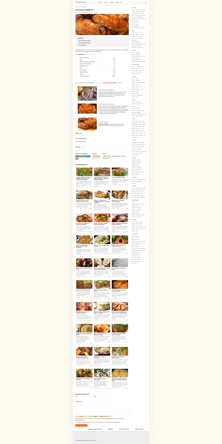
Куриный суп (138, 34)
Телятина (137, 108)
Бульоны (140, 45)
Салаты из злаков (135, 18)
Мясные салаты (142, 27)
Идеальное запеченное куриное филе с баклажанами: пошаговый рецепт (119, 379)
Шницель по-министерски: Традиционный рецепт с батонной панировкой (102, 201)
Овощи (134, 157)
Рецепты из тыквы (135, 165)
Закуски (123, 156)
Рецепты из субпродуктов (137, 114)
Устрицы (133, 202)
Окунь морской (135, 124)
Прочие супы (143, 43)
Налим (133, 131)
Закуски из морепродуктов (137, 95)
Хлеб (138, 223)
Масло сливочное (84, 72)
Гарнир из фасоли (135, 61)
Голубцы (138, 73)
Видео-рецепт (106, 158)
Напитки (134, 186)
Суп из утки (139, 36)
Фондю (137, 84)
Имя (76, 396)
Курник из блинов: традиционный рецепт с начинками (101, 312)
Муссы (144, 179)
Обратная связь (119, 2)
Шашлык (133, 108)
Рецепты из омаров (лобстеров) (138, 214)
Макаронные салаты (136, 26)
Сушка (141, 243)
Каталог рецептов (124, 429)
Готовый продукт (82, 45)
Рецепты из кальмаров (136, 207)
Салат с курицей (135, 15)
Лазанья (137, 70)
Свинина (143, 110)
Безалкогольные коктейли (137, 191)
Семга (133, 133)
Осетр (137, 126)
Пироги (137, 227)
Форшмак (134, 84)
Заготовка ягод (135, 255)
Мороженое (140, 179)
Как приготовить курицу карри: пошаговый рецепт (119, 334)
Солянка (136, 32)
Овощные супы (140, 47)
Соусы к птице (135, 153)
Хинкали (136, 71)
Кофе (143, 189)
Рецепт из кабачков (136, 174)
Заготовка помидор (136, 237)
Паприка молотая (84, 65)
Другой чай (140, 188)
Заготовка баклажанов (136, 257)
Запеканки (138, 229)
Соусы (134, 140)
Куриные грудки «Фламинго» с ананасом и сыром (119, 246)
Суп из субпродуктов (136, 43)
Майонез (133, 144)
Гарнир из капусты (135, 57)
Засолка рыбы (135, 250)
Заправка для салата (136, 142)
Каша (142, 68)
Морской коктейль (135, 211)
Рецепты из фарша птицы (137, 103)
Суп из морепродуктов (136, 42)
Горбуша (143, 122)
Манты (141, 66)
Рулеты (137, 230)
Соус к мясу (140, 153)
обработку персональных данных (108, 418)
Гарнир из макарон (135, 52)
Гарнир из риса (135, 56)
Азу (143, 70)
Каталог (99, 2)
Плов (140, 68)
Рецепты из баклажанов (137, 169)
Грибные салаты (135, 24)
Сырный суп (134, 38)
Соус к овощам (135, 151)
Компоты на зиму (135, 248)
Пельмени (138, 66)
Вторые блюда (136, 64)
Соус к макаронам (142, 151)
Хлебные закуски (135, 93)
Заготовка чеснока (135, 252)
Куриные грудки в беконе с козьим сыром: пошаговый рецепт (102, 269)
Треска (142, 128)
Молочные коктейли (136, 193)
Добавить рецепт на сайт (95, 429)
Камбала (133, 130)
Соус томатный (83, 70)
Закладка (79, 133)
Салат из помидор (135, 9)
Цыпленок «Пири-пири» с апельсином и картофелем (82, 357)
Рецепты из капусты (136, 163)
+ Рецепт (106, 2)
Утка (144, 103)
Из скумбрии (140, 135)
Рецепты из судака (139, 133)
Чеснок (81, 74)
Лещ (139, 121)
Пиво (141, 193)
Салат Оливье (142, 9)
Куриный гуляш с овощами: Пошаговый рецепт (118, 201)
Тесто (141, 227)
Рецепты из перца (135, 172)
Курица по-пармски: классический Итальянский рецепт (119, 224)
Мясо (134, 106)
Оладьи (137, 225)
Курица (137, 101)
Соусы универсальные (140, 144)
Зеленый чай (134, 195)
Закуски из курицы (135, 80)
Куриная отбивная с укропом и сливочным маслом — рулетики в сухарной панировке (101, 178)
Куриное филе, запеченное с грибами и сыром (118, 357)
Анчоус (140, 126)
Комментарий (78, 401)
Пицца (137, 221)
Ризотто (140, 71)
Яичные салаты (143, 18)
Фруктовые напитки (136, 197)
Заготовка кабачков (136, 259)
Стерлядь (138, 130)
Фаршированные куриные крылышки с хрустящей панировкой (82, 246)
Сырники (133, 230)
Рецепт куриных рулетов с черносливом (100, 379)
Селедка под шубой (140, 11)
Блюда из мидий (135, 205)
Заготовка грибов (135, 263)
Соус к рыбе (134, 149)
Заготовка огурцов (135, 235)
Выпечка (135, 219)
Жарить (109, 156)
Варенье (133, 243)
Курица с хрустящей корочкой (83, 290)
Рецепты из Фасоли (136, 170)
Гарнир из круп (142, 61)
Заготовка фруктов (136, 244)
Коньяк (144, 188)
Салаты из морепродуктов (137, 17)
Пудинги (141, 223)
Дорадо (133, 126)
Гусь (140, 101)
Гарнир (134, 50)
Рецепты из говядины (136, 110)
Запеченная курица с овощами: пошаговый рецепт (119, 290)
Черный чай (142, 197)
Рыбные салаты (135, 20)
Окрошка (133, 34)
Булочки (144, 227)
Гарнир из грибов (141, 56)
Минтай (136, 128)
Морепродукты (136, 200)
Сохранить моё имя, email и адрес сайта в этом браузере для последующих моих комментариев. (98, 422)
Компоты (142, 195)
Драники (133, 68)
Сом (144, 135)
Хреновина (137, 145)
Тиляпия (142, 130)
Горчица (141, 145)
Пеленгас (140, 124)
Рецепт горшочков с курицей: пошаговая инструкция (101, 224)
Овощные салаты (142, 15)
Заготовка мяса (141, 250)
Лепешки (133, 225)
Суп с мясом (139, 38)
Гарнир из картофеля (136, 54)
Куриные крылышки (84, 57)
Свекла (141, 172)
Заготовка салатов (135, 261)
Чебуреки (134, 227)
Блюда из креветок (136, 213)
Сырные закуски (135, 86)
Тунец (136, 121)
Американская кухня (116, 156)
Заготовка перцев (135, 246)
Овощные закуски (135, 91)
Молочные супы (135, 45)
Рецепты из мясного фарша (137, 115)
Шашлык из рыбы (141, 131)
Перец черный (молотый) (85, 63)
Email (95, 396)
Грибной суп (134, 36)
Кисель (133, 189)
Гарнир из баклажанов (136, 59)
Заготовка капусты (135, 239)
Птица (134, 99)
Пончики (141, 221)
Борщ (133, 32)
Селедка (142, 121)
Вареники (134, 73)
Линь (144, 124)
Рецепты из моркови (136, 160)
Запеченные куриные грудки (118, 177)
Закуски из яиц (142, 82)
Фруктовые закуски (136, 89)
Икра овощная (142, 241)
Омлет (133, 71)
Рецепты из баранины (136, 112)
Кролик (144, 114)
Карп (143, 126)
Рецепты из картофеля (136, 167)
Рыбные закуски (135, 82)
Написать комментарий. (80, 138)
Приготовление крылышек (84, 42)
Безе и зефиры (139, 181)
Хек (140, 128)
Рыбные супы (134, 40)
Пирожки (133, 221)
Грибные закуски (135, 87)
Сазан (136, 131)
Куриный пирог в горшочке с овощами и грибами (82, 312)
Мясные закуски (135, 78)
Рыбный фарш (134, 122)
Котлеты (133, 66)
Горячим (105, 156)
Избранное (111, 2)
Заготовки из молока (136, 254)
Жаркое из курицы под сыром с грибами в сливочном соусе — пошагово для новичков (83, 178)
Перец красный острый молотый (87, 61)
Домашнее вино (138, 189)
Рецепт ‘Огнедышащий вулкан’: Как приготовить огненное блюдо (119, 312)
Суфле (133, 179)
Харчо (143, 34)
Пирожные (134, 223)
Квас (138, 195)
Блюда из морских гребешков (138, 204)
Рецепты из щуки (135, 137)
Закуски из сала (135, 96)
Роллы (141, 89)
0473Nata (77, 146)
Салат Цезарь (141, 13)
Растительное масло (84, 76)
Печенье (133, 229)
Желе (136, 179)
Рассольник (141, 32)
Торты (142, 229)
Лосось (139, 122)
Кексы (140, 225)
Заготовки (135, 233)
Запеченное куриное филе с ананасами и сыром (100, 334)
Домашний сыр (142, 248)
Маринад (142, 142)
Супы (134, 30)
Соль (81, 67)
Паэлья (133, 70)
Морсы (133, 188)
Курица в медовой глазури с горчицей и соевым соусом (82, 201)
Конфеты (133, 181)
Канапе (140, 86)
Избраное (110, 429)
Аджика (138, 149)
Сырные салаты (135, 27)
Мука (81, 59)
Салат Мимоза (135, 13)
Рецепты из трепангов (136, 209)
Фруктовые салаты (135, 22)
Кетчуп (133, 145)
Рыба (134, 118)
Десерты (135, 177)
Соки (136, 188)
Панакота (134, 183)
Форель (133, 128)
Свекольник (134, 47)
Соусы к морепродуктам (137, 147)
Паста (137, 68)
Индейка (133, 101)
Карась (133, 121)
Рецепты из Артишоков (136, 161)
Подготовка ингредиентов (84, 40)
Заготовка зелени (135, 241)
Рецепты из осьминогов (137, 216)
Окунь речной (134, 135)
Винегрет (133, 11)
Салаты (134, 7)
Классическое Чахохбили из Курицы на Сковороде (82, 224)
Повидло (137, 243)
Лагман (140, 70)
